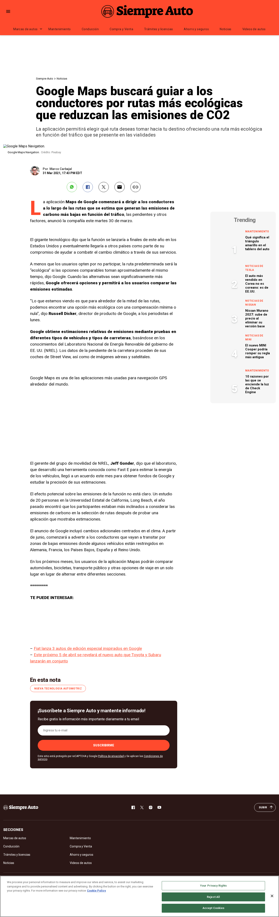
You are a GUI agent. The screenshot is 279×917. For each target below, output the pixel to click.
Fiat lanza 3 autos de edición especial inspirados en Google (88, 648)
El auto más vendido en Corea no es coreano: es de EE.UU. (256, 283)
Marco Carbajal (60, 169)
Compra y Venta (121, 29)
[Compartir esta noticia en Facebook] (88, 187)
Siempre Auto (44, 78)
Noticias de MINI (254, 337)
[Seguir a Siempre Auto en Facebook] (133, 807)
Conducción (90, 29)
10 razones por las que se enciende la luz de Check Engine (257, 384)
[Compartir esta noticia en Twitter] (104, 187)
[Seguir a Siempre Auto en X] (142, 807)
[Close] (272, 896)
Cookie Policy (96, 890)
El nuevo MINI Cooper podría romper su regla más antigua (257, 351)
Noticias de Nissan (254, 302)
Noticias (225, 29)
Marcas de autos (25, 29)
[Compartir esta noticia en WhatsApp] (72, 187)
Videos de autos (254, 29)
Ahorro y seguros (196, 29)
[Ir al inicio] (20, 807)
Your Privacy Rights (213, 885)
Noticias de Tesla (254, 268)
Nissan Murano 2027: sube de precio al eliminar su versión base (256, 318)
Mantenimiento (59, 29)
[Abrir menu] (8, 11)
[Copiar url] (135, 187)
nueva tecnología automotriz (58, 688)
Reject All (213, 897)
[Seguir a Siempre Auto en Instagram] (150, 807)
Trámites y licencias (158, 29)
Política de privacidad (111, 756)
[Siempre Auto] (147, 11)
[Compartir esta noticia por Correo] (119, 187)
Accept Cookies (213, 908)
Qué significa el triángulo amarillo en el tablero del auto (257, 243)
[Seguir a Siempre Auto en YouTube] (159, 807)
